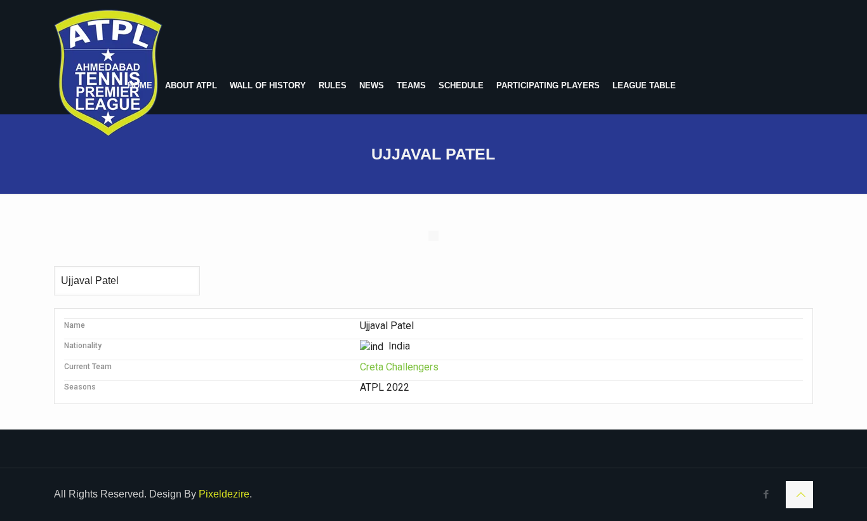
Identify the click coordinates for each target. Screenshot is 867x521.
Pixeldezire (224, 494)
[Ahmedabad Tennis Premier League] (108, 73)
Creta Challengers (399, 367)
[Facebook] (766, 494)
